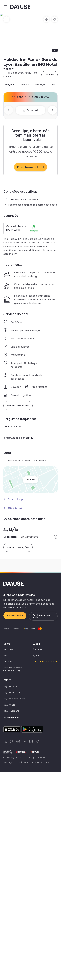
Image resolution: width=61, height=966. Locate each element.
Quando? (32, 110)
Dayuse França (10, 686)
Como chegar (16, 499)
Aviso (5, 655)
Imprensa (7, 661)
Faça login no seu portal (41, 616)
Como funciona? (13, 426)
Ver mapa (49, 74)
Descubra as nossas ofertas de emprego (12, 669)
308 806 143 (15, 507)
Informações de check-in (18, 437)
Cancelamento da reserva (45, 661)
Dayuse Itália (9, 704)
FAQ (54, 84)
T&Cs (46, 762)
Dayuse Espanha (11, 710)
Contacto (37, 649)
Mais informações (18, 405)
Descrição (40, 84)
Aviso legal (8, 762)
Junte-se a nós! (15, 615)
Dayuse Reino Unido (12, 692)
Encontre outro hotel (30, 167)
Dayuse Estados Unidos (14, 698)
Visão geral (8, 84)
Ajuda (36, 655)
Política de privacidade (28, 762)
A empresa (8, 649)
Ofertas (25, 84)
